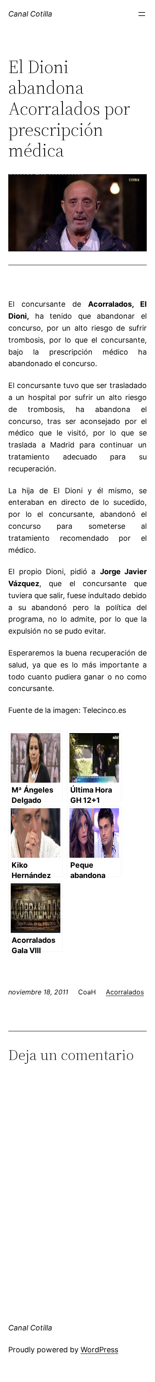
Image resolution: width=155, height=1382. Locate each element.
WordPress (99, 1349)
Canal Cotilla (30, 13)
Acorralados (125, 992)
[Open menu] (142, 14)
